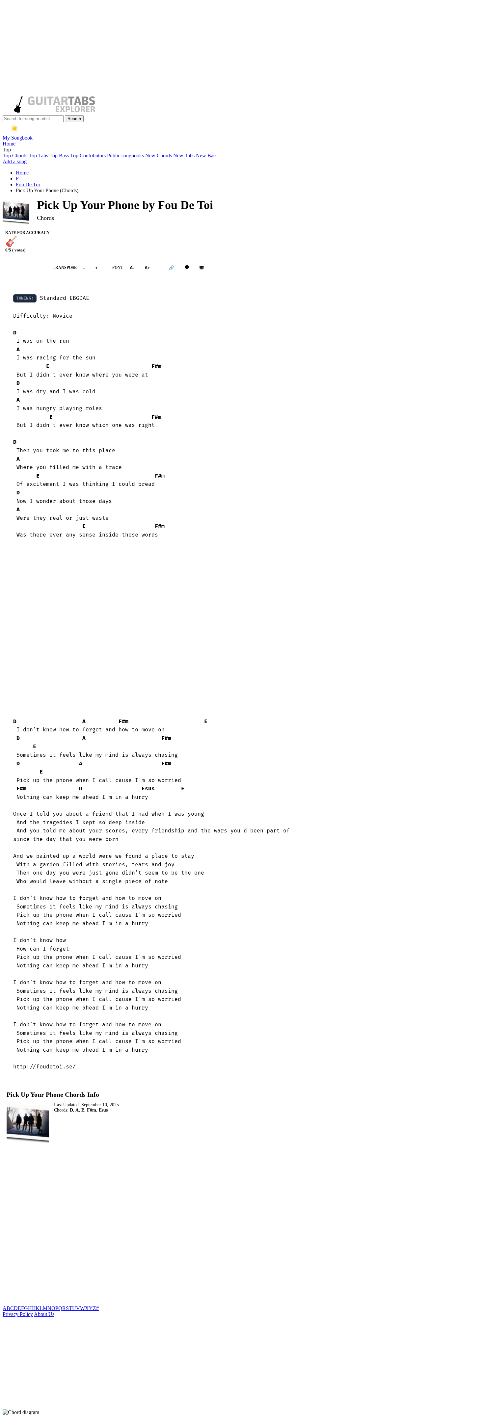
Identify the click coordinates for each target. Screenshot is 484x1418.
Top (7, 149)
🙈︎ (202, 267)
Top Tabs (38, 155)
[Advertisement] (200, 49)
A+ (147, 267)
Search (74, 118)
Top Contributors (88, 155)
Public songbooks (125, 155)
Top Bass (59, 155)
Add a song (15, 161)
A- (132, 267)
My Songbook (18, 138)
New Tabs (184, 155)
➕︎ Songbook (24, 268)
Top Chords (15, 155)
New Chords (158, 155)
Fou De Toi (28, 184)
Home (9, 143)
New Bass (206, 155)
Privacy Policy (18, 1314)
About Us (44, 1314)
